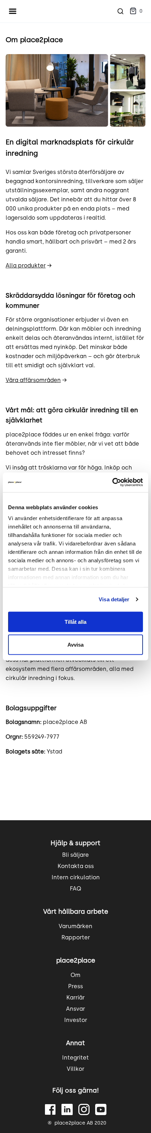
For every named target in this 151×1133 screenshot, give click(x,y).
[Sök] (120, 11)
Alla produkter (26, 265)
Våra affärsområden (33, 380)
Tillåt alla (75, 621)
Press (75, 986)
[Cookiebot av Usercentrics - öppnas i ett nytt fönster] (112, 482)
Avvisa (75, 645)
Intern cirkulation (76, 877)
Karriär (75, 997)
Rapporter (75, 937)
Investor (75, 1020)
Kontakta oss (76, 866)
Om (75, 975)
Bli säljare (75, 855)
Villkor (75, 1069)
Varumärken (75, 926)
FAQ (75, 888)
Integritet (75, 1057)
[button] (136, 11)
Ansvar (75, 1008)
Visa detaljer (114, 599)
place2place (75, 960)
